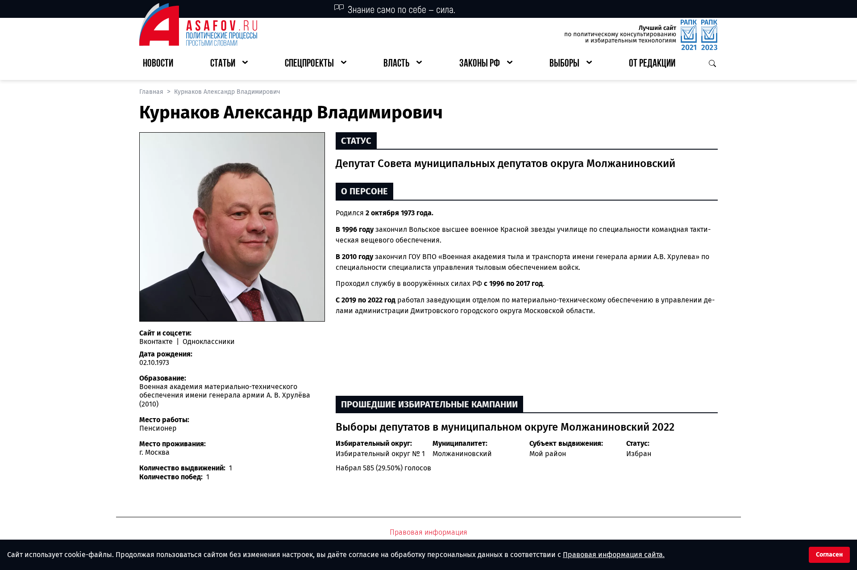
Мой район (547, 453)
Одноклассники (208, 341)
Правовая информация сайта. (614, 554)
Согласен (829, 554)
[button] (229, 64)
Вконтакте (157, 341)
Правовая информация (428, 532)
